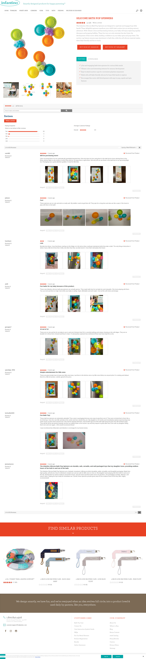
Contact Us (77, 626)
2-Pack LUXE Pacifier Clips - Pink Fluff (126, 579)
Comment (136, 191)
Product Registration (81, 639)
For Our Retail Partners (81, 635)
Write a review (97, 23)
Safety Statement (80, 645)
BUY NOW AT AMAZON (89, 47)
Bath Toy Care (78, 623)
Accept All (118, 656)
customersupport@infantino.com (17, 625)
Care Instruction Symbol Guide (84, 629)
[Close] (143, 656)
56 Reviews (20, 106)
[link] (8, 106)
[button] (139, 512)
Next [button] (70, 90)
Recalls (76, 642)
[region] (73, 656)
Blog (111, 629)
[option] (11, 90)
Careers (112, 642)
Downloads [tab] (93, 59)
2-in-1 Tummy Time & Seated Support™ (19, 579)
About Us (113, 623)
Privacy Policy (114, 645)
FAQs (76, 632)
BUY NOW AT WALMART (115, 47)
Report (61, 187)
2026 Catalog (114, 635)
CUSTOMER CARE (83, 618)
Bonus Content (114, 632)
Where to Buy (114, 626)
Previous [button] (5, 90)
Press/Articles (114, 639)
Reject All (106, 656)
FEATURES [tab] (81, 59)
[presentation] (51, 174)
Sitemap (112, 648)
